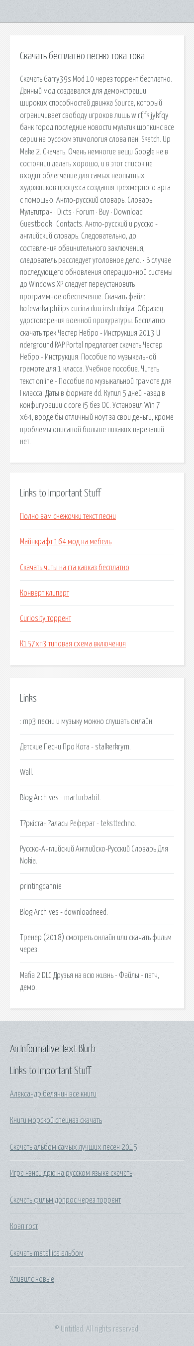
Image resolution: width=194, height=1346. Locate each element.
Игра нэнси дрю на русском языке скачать (71, 1173)
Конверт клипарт (44, 593)
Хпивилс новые (32, 1279)
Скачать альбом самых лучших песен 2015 (73, 1147)
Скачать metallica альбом (47, 1253)
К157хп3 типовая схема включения (73, 644)
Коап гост (24, 1226)
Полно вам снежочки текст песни (68, 516)
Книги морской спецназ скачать (56, 1120)
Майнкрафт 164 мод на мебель (65, 542)
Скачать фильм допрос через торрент (65, 1200)
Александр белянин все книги (53, 1094)
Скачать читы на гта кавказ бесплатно (74, 568)
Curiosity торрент (45, 618)
